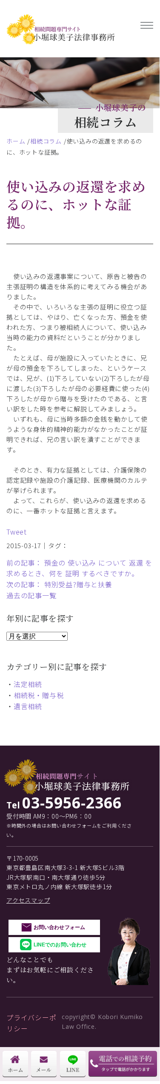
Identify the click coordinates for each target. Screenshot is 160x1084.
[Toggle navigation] (147, 23)
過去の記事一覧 (31, 595)
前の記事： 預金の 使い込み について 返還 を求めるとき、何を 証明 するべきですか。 (79, 568)
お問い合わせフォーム (59, 927)
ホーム (15, 141)
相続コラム (46, 141)
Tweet (16, 532)
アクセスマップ (28, 900)
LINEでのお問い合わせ (60, 945)
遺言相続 (28, 706)
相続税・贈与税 (39, 695)
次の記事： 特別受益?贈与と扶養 (59, 584)
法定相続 (28, 684)
